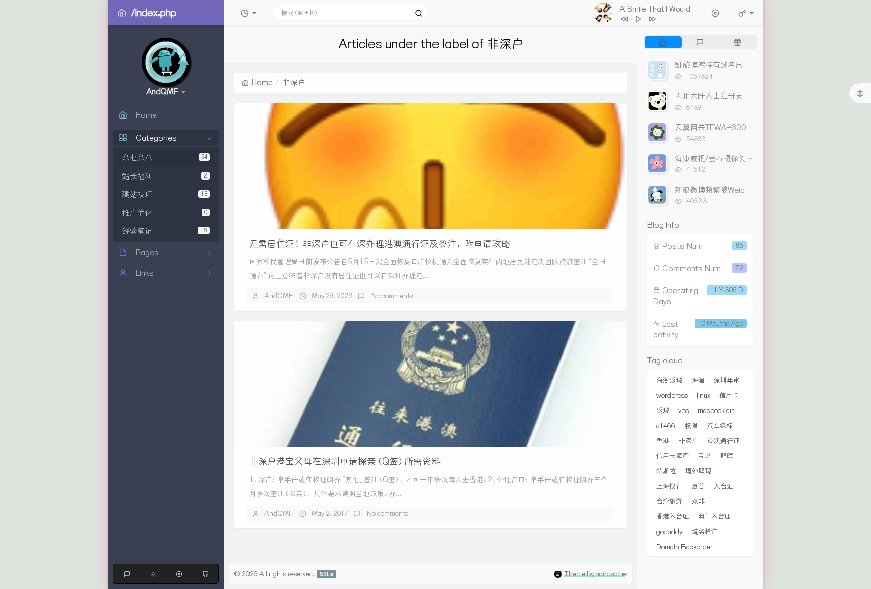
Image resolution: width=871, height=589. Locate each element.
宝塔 (704, 456)
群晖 (726, 456)
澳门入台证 (714, 516)
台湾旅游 (669, 501)
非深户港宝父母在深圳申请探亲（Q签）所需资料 (345, 461)
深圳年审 (727, 380)
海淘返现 (669, 380)
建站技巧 (164, 194)
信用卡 (729, 395)
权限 (691, 426)
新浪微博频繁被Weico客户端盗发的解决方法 (750, 190)
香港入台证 (672, 516)
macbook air (716, 410)
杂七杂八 (164, 157)
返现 (662, 410)
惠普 (698, 486)
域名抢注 (705, 531)
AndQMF (278, 295)
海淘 (698, 380)
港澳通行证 (723, 441)
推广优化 (164, 213)
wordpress (672, 395)
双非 (698, 501)
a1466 (665, 426)
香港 (662, 441)
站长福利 (164, 176)
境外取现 (698, 471)
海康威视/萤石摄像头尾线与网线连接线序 (744, 158)
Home (262, 82)
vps (683, 410)
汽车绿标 (720, 426)
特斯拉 (666, 471)
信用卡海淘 (672, 456)
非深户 (688, 441)
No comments (391, 295)
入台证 (723, 486)
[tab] (662, 42)
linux (703, 395)
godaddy (669, 531)
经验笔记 (164, 231)
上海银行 (669, 486)
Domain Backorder (684, 547)
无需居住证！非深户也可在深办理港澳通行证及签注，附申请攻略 (379, 244)
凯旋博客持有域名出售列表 (720, 65)
